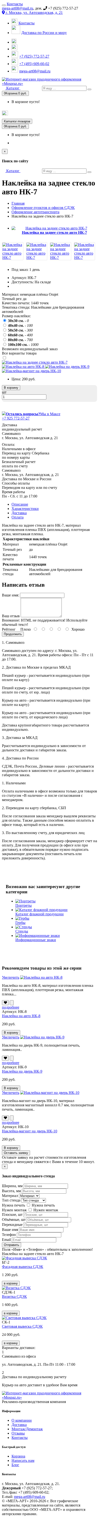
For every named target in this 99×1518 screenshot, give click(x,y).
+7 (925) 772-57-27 (34, 56)
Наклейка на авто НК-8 (21, 1016)
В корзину (11, 387)
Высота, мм (11, 1191)
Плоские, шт (12, 1214)
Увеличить (10, 977)
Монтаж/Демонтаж (27, 1429)
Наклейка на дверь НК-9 (22, 1071)
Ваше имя (10, 1230)
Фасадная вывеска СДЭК (22, 1267)
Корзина (18, 1456)
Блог (15, 1465)
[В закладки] (5, 1002)
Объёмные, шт (14, 1220)
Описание (20, 504)
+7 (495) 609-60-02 (34, 64)
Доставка (19, 513)
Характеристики (25, 509)
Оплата (18, 517)
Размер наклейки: (16, 316)
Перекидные (12, 1225)
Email (6, 1240)
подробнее (10, 1007)
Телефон (9, 1235)
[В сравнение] (12, 1002)
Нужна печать (13, 1205)
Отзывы (18, 1433)
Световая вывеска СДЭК (22, 1326)
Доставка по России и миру (44, 33)
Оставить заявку (16, 1153)
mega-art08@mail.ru (17, 8)
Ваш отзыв (11, 616)
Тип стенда (11, 1200)
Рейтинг (9, 629)
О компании (22, 1420)
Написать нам (23, 1460)
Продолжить (13, 634)
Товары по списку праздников (31, 114)
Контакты (15, 4)
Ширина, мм (12, 1186)
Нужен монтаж (14, 1210)
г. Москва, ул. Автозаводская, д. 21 (34, 13)
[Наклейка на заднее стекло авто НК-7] (13, 258)
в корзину (11, 1283)
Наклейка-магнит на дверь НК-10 (29, 1131)
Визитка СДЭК (14, 1296)
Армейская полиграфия (78, 113)
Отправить (11, 1245)
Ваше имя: (10, 595)
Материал (10, 1196)
